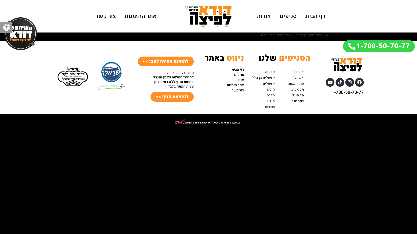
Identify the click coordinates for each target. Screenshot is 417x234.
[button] (6, 27)
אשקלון (298, 77)
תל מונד (298, 95)
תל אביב (297, 89)
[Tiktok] (340, 82)
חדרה (271, 95)
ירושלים (269, 83)
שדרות (270, 107)
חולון (271, 101)
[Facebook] (359, 82)
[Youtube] (330, 82)
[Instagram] (349, 82)
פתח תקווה (296, 83)
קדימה (270, 72)
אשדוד (299, 72)
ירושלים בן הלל (263, 77)
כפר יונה (297, 101)
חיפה (271, 89)
